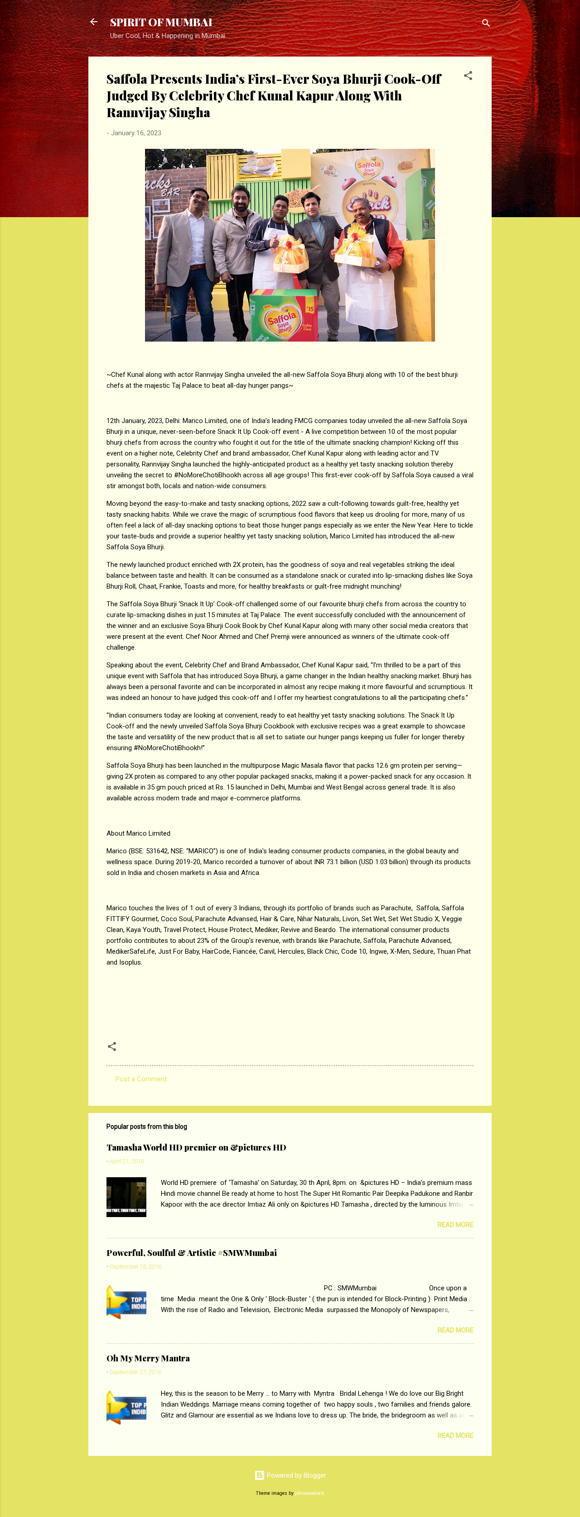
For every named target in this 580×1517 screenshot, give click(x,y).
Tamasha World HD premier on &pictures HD (196, 1147)
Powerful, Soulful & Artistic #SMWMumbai (191, 1252)
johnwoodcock (309, 1493)
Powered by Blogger (295, 1475)
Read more (456, 1225)
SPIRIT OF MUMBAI (161, 21)
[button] (468, 77)
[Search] (486, 24)
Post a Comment (141, 1079)
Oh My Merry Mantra (148, 1358)
